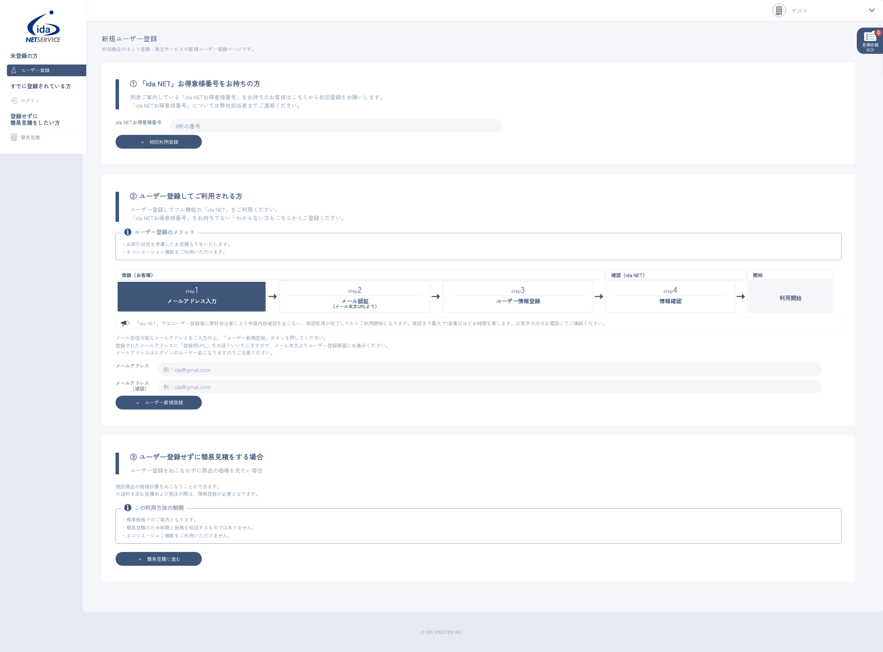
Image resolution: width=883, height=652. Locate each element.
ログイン (30, 100)
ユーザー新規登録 (164, 402)
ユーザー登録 (35, 70)
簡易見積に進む (164, 558)
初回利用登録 (163, 141)
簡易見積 (30, 137)
